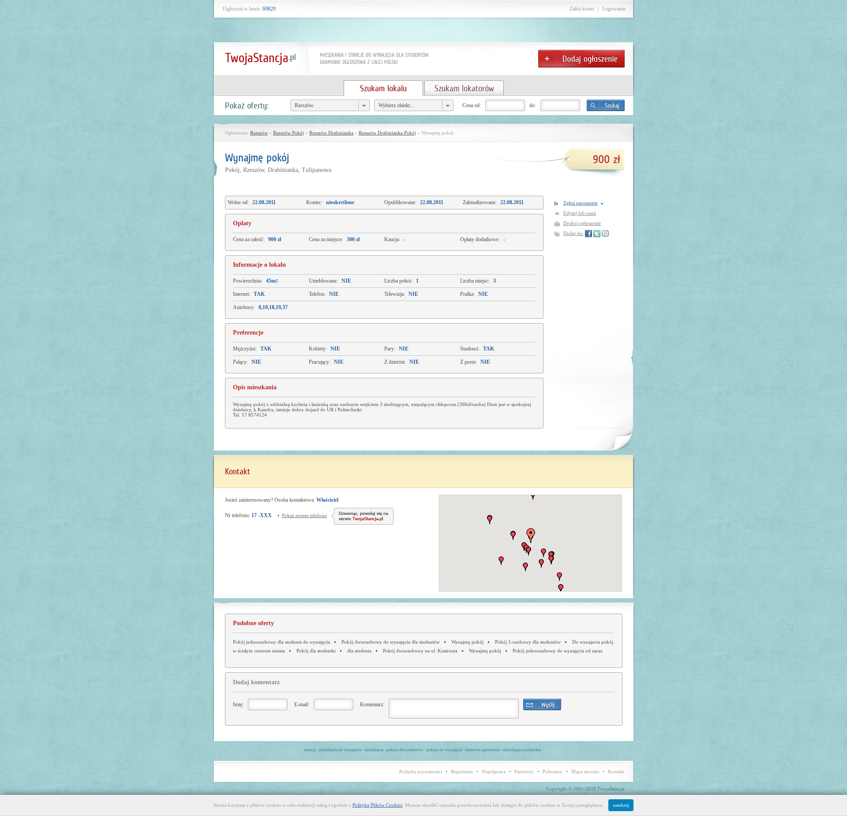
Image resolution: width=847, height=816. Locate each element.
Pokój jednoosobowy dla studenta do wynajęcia (281, 642)
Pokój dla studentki (316, 650)
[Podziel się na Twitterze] (596, 233)
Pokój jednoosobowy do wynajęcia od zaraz (558, 650)
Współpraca (494, 771)
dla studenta (359, 650)
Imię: (238, 704)
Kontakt (616, 771)
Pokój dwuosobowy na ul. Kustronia (420, 650)
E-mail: (301, 704)
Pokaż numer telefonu (304, 515)
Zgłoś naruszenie (580, 202)
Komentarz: (372, 704)
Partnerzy (524, 771)
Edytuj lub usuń (579, 213)
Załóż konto (582, 9)
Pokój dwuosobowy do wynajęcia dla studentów (390, 642)
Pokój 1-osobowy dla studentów (528, 642)
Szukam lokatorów (464, 88)
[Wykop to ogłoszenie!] (605, 233)
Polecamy (552, 771)
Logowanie (614, 9)
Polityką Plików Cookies (377, 805)
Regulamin (462, 771)
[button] (543, 552)
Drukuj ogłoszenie (582, 223)
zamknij (621, 805)
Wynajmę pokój (467, 642)
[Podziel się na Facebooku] (588, 233)
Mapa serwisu (585, 771)
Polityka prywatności (420, 771)
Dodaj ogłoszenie (581, 58)
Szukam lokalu (383, 88)
